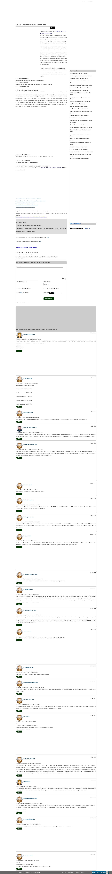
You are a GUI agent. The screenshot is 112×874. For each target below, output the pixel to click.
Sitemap (82, 872)
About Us (64, 872)
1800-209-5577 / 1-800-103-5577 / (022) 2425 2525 (52, 167)
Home (83, 1)
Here (48, 237)
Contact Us (77, 872)
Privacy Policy (70, 872)
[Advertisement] (53, 11)
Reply (19, 351)
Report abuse (90, 1)
